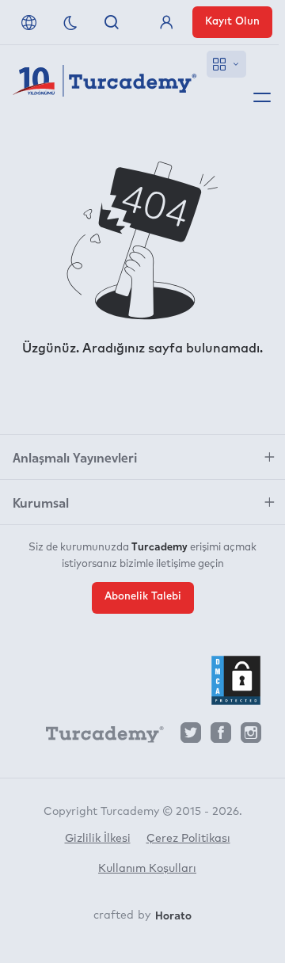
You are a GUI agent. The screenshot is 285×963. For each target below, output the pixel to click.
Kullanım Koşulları (147, 868)
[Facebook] (221, 736)
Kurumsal (41, 502)
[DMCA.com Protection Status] (236, 680)
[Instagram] (251, 736)
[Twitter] (190, 736)
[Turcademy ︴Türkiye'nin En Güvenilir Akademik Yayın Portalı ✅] (105, 84)
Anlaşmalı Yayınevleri (75, 456)
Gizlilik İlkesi (98, 838)
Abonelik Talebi (142, 597)
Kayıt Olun (232, 22)
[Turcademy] (97, 737)
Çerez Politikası (188, 838)
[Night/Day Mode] (70, 22)
